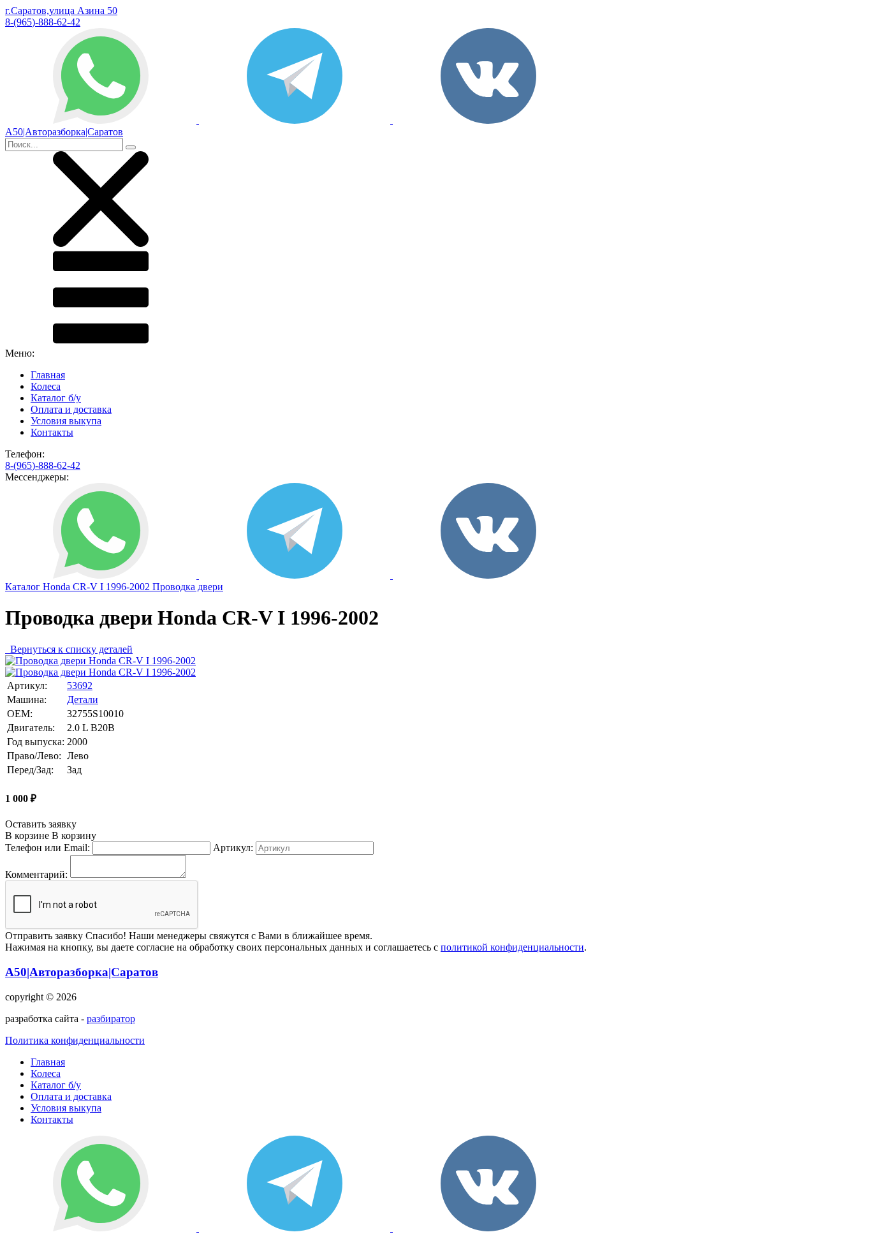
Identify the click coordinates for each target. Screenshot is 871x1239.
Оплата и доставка (71, 409)
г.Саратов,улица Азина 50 (61, 10)
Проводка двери (187, 586)
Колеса (46, 386)
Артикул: (233, 847)
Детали (82, 699)
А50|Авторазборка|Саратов (81, 972)
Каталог (24, 586)
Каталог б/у (56, 397)
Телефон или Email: (47, 847)
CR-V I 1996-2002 (112, 586)
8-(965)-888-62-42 (42, 22)
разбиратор (111, 1018)
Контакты (52, 432)
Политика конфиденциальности (75, 1040)
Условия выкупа (66, 420)
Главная (48, 374)
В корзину (50, 835)
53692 (79, 685)
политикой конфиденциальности (512, 947)
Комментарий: (36, 874)
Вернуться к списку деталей (69, 649)
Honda (58, 586)
